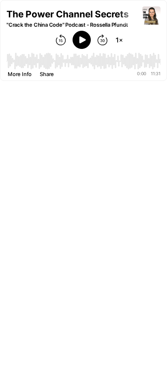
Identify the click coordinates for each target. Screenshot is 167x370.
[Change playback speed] (119, 40)
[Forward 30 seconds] (102, 40)
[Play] (82, 40)
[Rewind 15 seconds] (60, 40)
